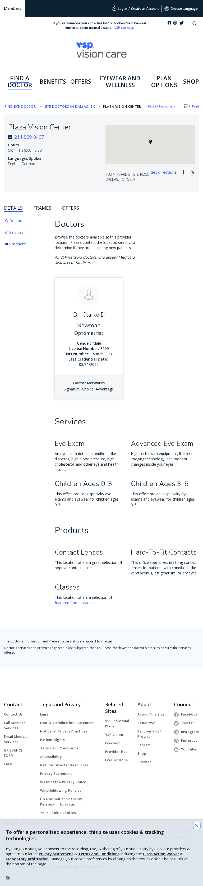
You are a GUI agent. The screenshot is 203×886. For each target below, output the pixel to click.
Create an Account (145, 8)
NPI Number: (77, 353)
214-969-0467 (29, 137)
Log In (122, 8)
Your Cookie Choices (58, 813)
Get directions (163, 172)
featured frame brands (74, 602)
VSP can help (123, 27)
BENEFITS (53, 81)
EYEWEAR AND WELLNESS (120, 81)
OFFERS (80, 81)
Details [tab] (13, 208)
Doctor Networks (89, 382)
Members (12, 8)
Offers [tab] (70, 208)
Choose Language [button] (184, 8)
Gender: (84, 343)
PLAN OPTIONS (164, 81)
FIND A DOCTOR (20, 81)
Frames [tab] (42, 208)
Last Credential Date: (88, 359)
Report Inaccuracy (161, 106)
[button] (194, 23)
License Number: (84, 348)
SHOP (191, 81)
